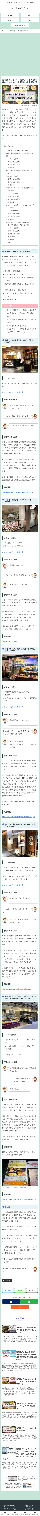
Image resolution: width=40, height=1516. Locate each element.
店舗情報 (11, 167)
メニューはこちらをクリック (12, 552)
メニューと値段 (14, 159)
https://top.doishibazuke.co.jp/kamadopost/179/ (19, 1199)
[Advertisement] (20, 54)
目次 (9, 146)
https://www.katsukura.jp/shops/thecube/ (16, 989)
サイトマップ (29, 1509)
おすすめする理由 (14, 164)
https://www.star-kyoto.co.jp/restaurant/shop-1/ (18, 817)
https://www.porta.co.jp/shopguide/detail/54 (17, 492)
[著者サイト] (11, 1301)
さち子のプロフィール (11, 1506)
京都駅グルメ (8, 1280)
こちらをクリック (16, 392)
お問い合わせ (29, 1506)
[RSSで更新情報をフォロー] (20, 1307)
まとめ (8, 242)
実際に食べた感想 (14, 162)
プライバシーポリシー (11, 1509)
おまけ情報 (11, 237)
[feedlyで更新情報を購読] (29, 1301)
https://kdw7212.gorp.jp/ (10, 641)
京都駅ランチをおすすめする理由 (17, 150)
